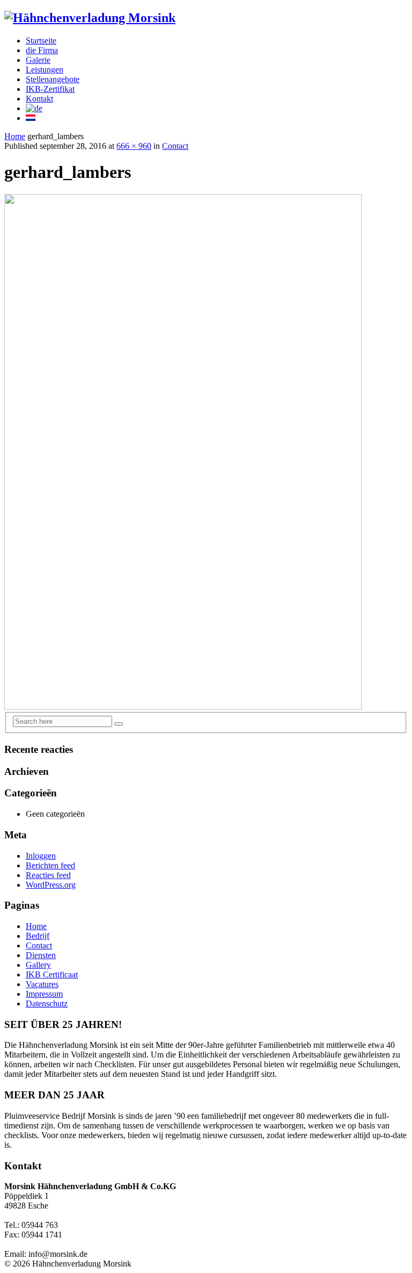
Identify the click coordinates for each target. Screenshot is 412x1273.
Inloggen (41, 855)
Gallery (38, 964)
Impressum (44, 993)
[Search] (118, 723)
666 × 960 (133, 145)
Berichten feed (50, 865)
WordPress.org (51, 884)
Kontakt (39, 98)
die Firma (42, 50)
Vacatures (42, 984)
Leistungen (44, 69)
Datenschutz (47, 1003)
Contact (175, 145)
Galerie (38, 59)
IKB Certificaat (52, 974)
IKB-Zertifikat (50, 89)
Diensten (41, 955)
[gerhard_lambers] (183, 706)
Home (14, 136)
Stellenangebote (52, 79)
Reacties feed (48, 875)
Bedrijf (37, 935)
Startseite (41, 40)
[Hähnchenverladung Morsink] (89, 18)
